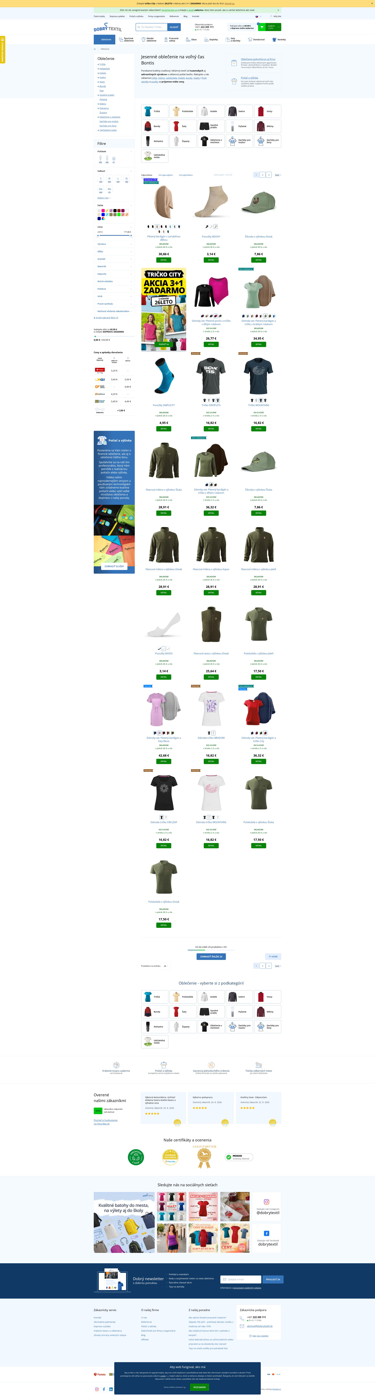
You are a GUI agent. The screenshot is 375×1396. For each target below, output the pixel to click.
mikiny (161, 77)
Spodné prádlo (107, 95)
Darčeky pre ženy (108, 125)
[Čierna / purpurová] (256, 316)
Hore (274, 956)
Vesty (102, 81)
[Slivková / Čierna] (202, 316)
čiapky (197, 77)
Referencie (174, 16)
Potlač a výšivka (136, 16)
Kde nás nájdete (260, 1335)
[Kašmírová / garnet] (168, 733)
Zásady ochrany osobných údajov (110, 1335)
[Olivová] (166, 226)
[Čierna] (148, 226)
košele (181, 77)
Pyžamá (103, 99)
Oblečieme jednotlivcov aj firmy (258, 59)
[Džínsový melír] (179, 226)
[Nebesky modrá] (170, 226)
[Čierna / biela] (205, 817)
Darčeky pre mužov (109, 121)
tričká (154, 77)
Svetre (103, 77)
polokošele (171, 77)
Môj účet (277, 16)
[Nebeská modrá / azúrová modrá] (274, 316)
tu (185, 1387)
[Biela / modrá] (218, 817)
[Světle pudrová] (164, 231)
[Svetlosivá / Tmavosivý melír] (248, 316)
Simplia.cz (276, 1389)
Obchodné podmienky (104, 1322)
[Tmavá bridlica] (218, 400)
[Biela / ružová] (209, 817)
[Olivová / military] (173, 733)
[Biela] (211, 226)
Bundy (103, 86)
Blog (185, 16)
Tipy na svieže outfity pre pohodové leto (208, 1348)
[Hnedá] (153, 226)
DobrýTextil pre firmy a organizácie (158, 1330)
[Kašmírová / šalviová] (265, 316)
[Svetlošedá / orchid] (159, 733)
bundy (189, 77)
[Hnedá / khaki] (211, 484)
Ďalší (277, 175)
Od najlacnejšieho (165, 175)
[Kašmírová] (159, 231)
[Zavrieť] (372, 3)
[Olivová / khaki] (220, 316)
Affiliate (145, 1339)
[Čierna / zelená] (213, 817)
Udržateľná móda (108, 130)
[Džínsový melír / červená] (265, 733)
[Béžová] (157, 226)
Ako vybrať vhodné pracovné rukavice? (207, 1317)
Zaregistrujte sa (169, 10)
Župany (103, 112)
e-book (190, 10)
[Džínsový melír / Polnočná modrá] (243, 316)
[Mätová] (168, 231)
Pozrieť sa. (230, 3)
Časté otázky (99, 16)
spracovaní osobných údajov (247, 1287)
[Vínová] (162, 226)
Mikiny (103, 103)
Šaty (102, 90)
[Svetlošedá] (175, 226)
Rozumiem (200, 1387)
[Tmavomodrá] (213, 400)
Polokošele (105, 68)
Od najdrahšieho (186, 175)
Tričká (102, 64)
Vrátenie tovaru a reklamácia (108, 1330)
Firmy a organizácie (156, 16)
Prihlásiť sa (273, 1279)
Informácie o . (241, 1287)
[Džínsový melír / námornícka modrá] (207, 484)
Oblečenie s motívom (110, 117)
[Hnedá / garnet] (164, 733)
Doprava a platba (117, 16)
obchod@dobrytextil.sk (259, 1326)
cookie (163, 1376)
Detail (164, 260)
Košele (103, 73)
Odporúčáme (146, 175)
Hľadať (174, 27)
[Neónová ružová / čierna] (216, 316)
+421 (204, 26)
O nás (144, 1317)
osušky (154, 81)
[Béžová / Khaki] (207, 316)
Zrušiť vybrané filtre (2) (107, 317)
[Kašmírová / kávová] (211, 316)
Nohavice (104, 108)
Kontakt (195, 16)
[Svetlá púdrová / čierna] (261, 316)
